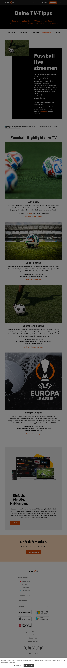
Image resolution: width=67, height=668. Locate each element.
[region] (33, 663)
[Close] (64, 661)
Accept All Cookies (28, 665)
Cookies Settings (17, 665)
